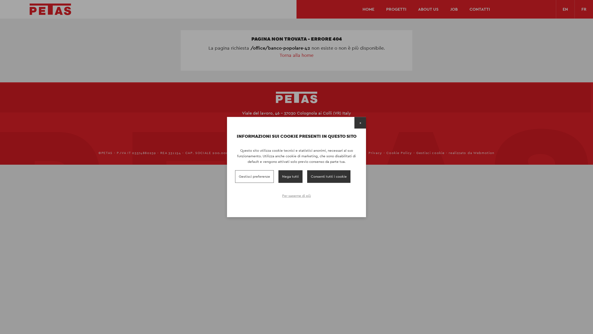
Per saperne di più (296, 195)
